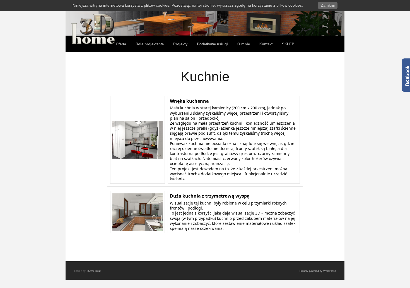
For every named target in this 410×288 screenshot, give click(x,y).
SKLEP (288, 44)
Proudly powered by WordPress (318, 271)
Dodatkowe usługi (212, 44)
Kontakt (265, 44)
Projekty (180, 44)
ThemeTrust (93, 271)
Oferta (121, 44)
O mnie (243, 44)
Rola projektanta (150, 44)
